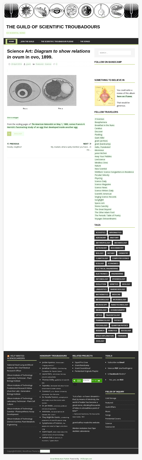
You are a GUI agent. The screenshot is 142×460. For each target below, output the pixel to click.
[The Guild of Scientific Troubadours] (71, 16)
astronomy (101, 248)
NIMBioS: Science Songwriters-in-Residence (114, 172)
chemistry (123, 253)
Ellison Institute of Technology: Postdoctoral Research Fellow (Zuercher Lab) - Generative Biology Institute (20, 389)
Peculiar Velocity (102, 175)
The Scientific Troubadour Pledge (57, 41)
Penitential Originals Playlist (86, 371)
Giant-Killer (99, 137)
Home (11, 41)
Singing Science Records (105, 196)
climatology (102, 258)
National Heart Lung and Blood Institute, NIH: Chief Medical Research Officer (20, 368)
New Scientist (101, 168)
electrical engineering (107, 268)
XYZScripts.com (86, 459)
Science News (101, 187)
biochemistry (117, 248)
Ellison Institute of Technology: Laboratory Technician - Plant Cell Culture (21, 401)
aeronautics (115, 232)
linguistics (101, 289)
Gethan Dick (47, 437)
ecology (100, 263)
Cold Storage (110, 398)
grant (28, 64)
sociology (126, 330)
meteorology (102, 299)
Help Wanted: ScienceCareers (16, 357)
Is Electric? (117, 374)
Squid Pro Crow (81, 362)
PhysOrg (98, 178)
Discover (99, 131)
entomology (102, 279)
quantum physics (119, 325)
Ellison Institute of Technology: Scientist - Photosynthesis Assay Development (20, 411)
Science (48, 64)
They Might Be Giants (51, 417)
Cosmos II (46, 391)
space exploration (105, 336)
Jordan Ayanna (48, 362)
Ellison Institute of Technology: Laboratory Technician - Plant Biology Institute (20, 378)
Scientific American (103, 193)
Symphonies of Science (52, 423)
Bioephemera (101, 122)
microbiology (119, 299)
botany (111, 253)
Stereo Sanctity (101, 206)
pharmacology (103, 320)
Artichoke (46, 411)
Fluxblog (98, 134)
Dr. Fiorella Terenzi (50, 397)
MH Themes (45, 451)
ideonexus (99, 150)
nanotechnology (119, 305)
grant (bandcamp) (103, 144)
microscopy (101, 305)
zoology (100, 341)
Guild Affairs (110, 407)
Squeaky (46, 385)
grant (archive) (101, 140)
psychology (101, 325)
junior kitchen (101, 153)
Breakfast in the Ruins (104, 125)
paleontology (113, 315)
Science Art (110, 427)
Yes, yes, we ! (116, 379)
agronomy (101, 237)
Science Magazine (103, 184)
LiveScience (100, 159)
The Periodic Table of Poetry (108, 215)
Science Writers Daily (104, 190)
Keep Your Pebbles (103, 156)
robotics (112, 330)
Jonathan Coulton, (49, 368)
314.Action (99, 119)
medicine (116, 294)
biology (18, 134)
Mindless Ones (101, 162)
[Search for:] (115, 52)
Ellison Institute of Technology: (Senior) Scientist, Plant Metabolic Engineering (21, 421)
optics (99, 315)
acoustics (100, 232)
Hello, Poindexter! (103, 147)
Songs (108, 415)
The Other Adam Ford (104, 212)
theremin (122, 336)
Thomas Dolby (48, 379)
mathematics (102, 294)
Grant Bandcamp (82, 365)
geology (126, 284)
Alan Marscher (54, 394)
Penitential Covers (113, 418)
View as (113, 368)
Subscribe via (116, 362)
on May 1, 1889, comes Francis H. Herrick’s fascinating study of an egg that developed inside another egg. (46, 126)
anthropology (103, 243)
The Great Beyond (103, 209)
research (100, 330)
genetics (114, 284)
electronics (101, 274)
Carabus (98, 128)
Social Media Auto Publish (59, 459)
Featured (39, 64)
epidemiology (118, 279)
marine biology (117, 289)
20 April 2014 (16, 64)
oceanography (118, 310)
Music (107, 411)
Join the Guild (27, 41)
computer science (120, 258)
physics (117, 320)
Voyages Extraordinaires (105, 218)
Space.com (100, 203)
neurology (101, 310)
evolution (101, 284)
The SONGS (85, 41)
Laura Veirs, (47, 374)
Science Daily (100, 181)
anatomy (114, 237)
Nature (98, 165)
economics (113, 263)
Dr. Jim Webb (47, 405)
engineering (117, 274)
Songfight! (99, 200)
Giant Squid (47, 431)
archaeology (120, 243)
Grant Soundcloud (82, 368)
